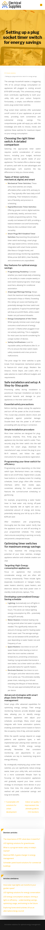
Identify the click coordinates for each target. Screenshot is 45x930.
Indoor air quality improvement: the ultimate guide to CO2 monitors (32, 807)
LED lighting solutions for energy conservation (21, 892)
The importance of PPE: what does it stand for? (21, 839)
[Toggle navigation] (41, 4)
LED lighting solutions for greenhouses (18, 843)
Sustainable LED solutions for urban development (12, 807)
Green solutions (11, 73)
